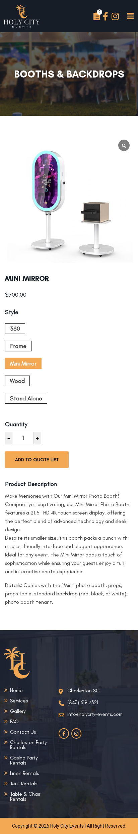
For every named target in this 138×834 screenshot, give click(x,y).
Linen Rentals (24, 773)
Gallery (17, 711)
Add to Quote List (37, 459)
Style (11, 313)
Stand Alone (26, 398)
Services (19, 701)
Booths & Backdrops (69, 74)
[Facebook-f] (105, 16)
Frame (18, 346)
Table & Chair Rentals (25, 796)
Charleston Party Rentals (28, 744)
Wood (17, 381)
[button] (130, 16)
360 (15, 328)
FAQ (14, 722)
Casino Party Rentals (24, 760)
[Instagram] (115, 16)
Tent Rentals (23, 784)
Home (16, 690)
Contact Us (23, 732)
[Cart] (96, 16)
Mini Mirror (23, 363)
